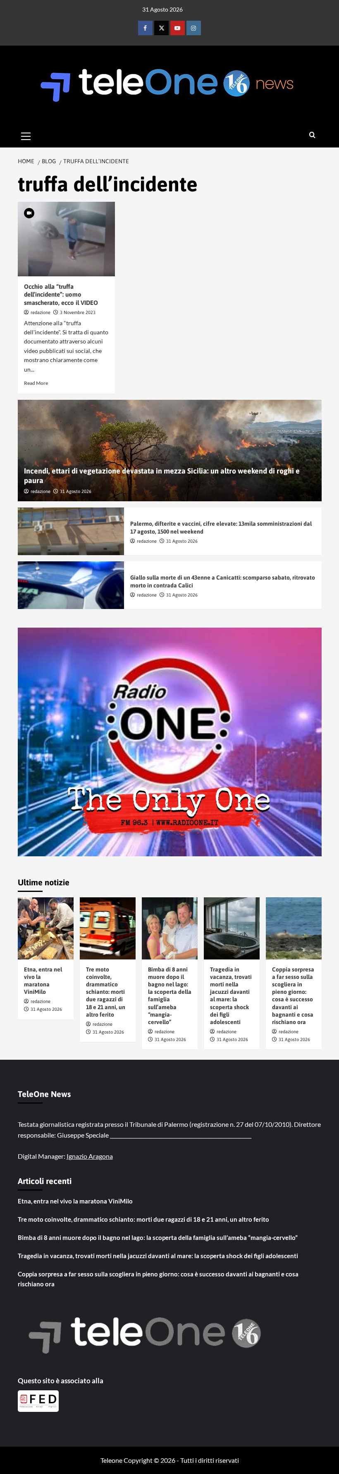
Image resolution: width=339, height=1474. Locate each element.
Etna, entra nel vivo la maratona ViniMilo (75, 1201)
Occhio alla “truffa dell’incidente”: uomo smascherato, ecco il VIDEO (61, 294)
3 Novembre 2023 (77, 312)
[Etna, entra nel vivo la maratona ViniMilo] (46, 928)
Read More (36, 383)
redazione (40, 312)
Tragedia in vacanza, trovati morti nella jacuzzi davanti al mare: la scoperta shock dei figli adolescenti (158, 1255)
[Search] (312, 135)
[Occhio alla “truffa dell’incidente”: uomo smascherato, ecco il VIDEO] (66, 239)
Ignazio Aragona (90, 1156)
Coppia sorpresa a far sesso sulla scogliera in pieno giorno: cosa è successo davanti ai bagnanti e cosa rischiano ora (158, 1279)
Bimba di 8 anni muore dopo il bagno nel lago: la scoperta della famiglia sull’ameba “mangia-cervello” (158, 1237)
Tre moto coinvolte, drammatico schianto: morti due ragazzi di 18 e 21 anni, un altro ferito (105, 992)
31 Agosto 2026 (75, 491)
